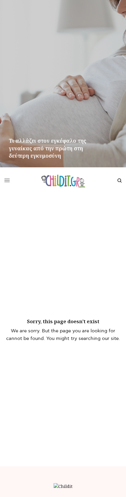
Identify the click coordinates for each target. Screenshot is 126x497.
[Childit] (63, 180)
